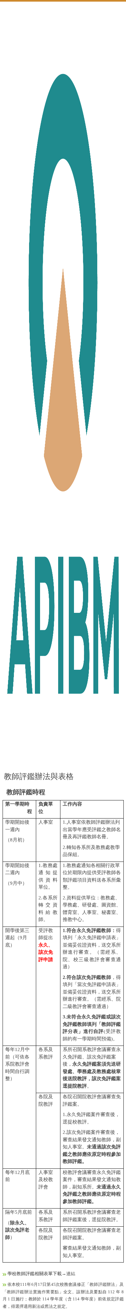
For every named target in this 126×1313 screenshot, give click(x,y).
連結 (70, 1273)
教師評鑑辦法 (102, 1284)
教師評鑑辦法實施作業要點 (33, 1291)
